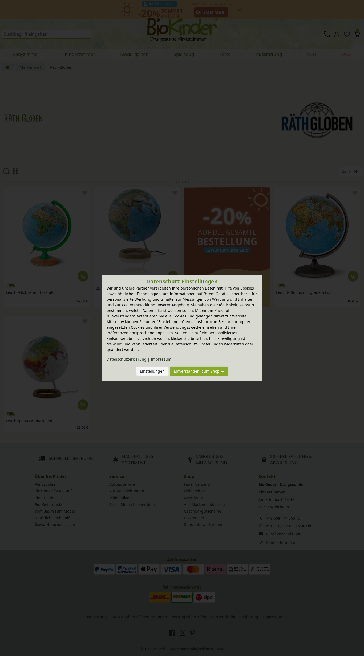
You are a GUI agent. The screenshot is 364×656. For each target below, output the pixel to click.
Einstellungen (152, 371)
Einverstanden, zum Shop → (199, 371)
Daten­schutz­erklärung (127, 359)
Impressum (161, 359)
